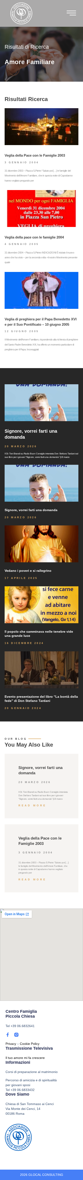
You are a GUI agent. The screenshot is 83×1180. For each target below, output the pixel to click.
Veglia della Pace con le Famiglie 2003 (35, 155)
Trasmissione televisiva (29, 1048)
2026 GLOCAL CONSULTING (41, 1175)
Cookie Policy (29, 1044)
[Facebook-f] (8, 1035)
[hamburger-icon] (71, 14)
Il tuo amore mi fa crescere (25, 1058)
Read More (32, 805)
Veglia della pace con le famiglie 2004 (34, 237)
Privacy (11, 1044)
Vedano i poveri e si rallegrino (28, 570)
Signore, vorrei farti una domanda (31, 510)
